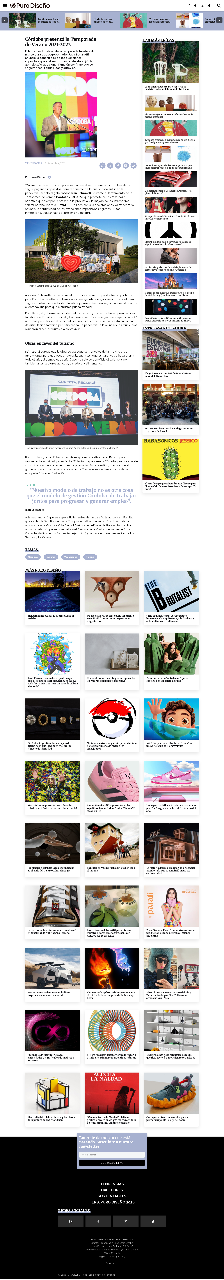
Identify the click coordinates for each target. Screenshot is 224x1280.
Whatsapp (103, 165)
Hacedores (97, 5)
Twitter (203, 5)
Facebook (196, 5)
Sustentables (118, 5)
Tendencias (79, 5)
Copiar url (134, 165)
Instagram (189, 5)
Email (126, 165)
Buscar (219, 5)
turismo (51, 557)
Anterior (5, 20)
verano (90, 557)
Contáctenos (111, 1263)
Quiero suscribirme (112, 1163)
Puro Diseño (38, 177)
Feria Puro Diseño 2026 (147, 5)
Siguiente (219, 20)
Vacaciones (70, 557)
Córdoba (33, 557)
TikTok (209, 5)
